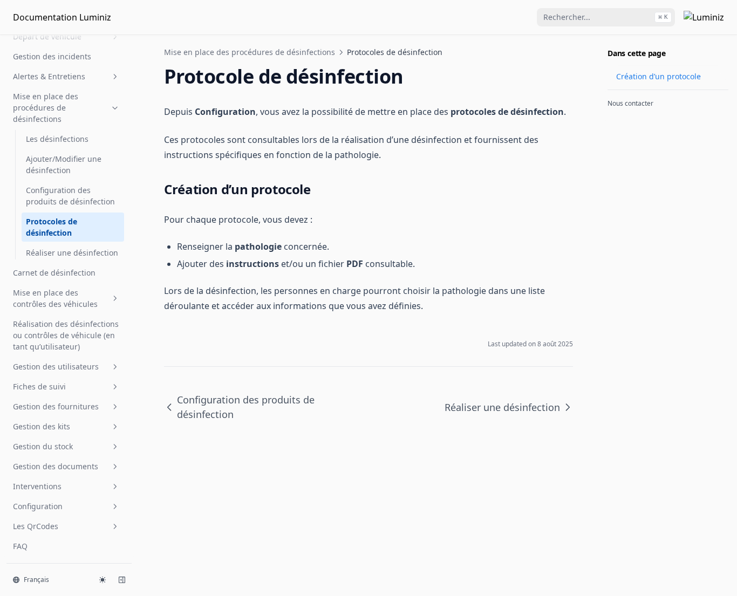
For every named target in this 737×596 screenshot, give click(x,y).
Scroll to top (625, 121)
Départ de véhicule (47, 36)
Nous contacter (630, 103)
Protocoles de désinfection (51, 227)
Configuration (38, 506)
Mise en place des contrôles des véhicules (55, 298)
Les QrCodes (35, 526)
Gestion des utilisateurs (56, 366)
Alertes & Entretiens (49, 76)
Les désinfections (57, 139)
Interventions (37, 486)
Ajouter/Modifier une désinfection (63, 164)
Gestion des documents (55, 466)
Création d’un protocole (658, 76)
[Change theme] (102, 579)
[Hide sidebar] (121, 579)
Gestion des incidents (52, 56)
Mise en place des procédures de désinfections (45, 107)
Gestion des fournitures (56, 406)
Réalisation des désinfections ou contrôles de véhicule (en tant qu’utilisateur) (66, 335)
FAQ (20, 546)
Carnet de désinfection (54, 273)
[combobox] (606, 17)
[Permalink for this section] (319, 189)
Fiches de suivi (39, 386)
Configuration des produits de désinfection (70, 196)
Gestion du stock (43, 446)
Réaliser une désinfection (72, 253)
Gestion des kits (41, 426)
